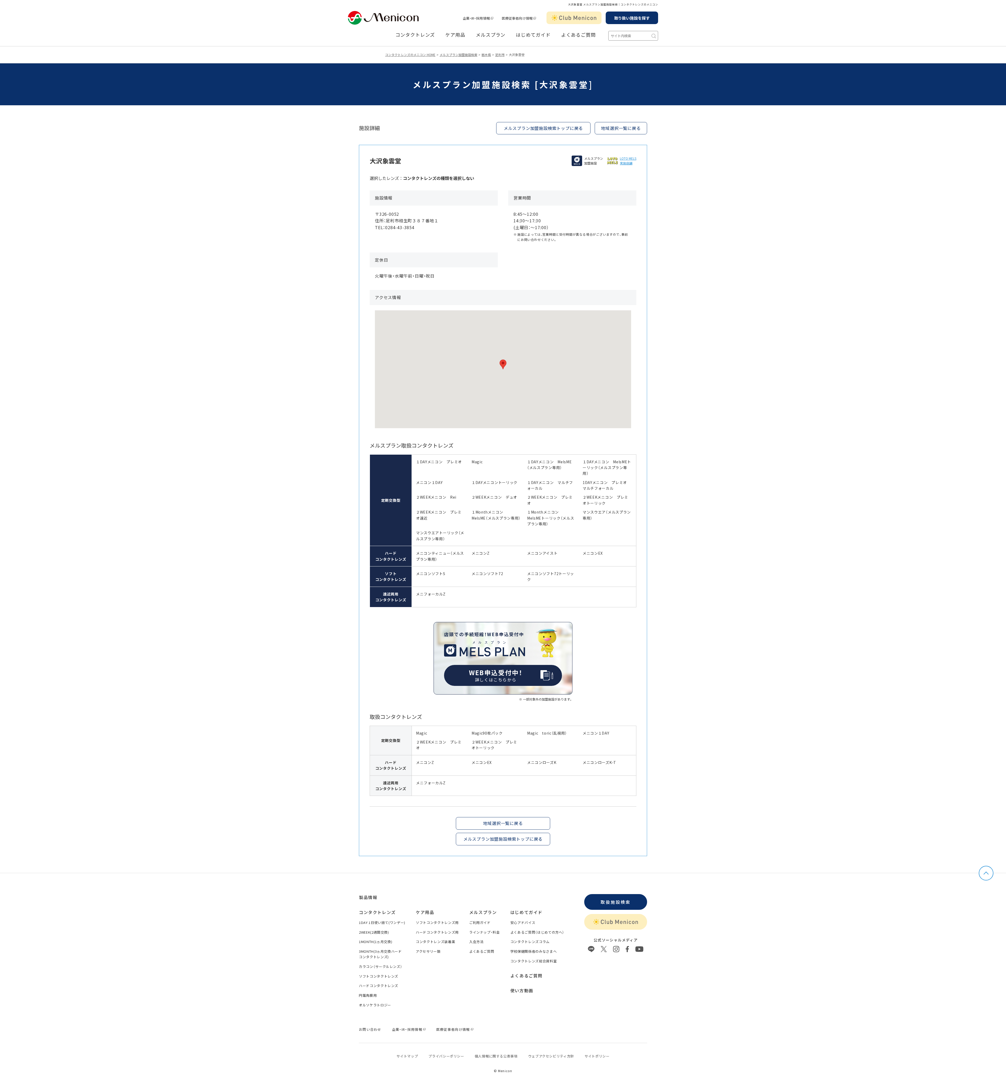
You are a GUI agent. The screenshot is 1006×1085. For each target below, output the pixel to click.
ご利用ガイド (480, 922)
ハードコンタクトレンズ (378, 985)
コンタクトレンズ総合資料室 (533, 961)
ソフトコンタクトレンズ (378, 976)
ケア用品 (455, 35)
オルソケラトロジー (375, 1005)
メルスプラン (490, 35)
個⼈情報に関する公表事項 (496, 1056)
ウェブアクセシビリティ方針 (551, 1056)
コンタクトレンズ (415, 35)
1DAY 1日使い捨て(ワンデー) (382, 922)
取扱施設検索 (615, 902)
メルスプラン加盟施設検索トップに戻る (543, 128)
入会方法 (476, 941)
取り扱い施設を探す (632, 18)
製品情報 (368, 897)
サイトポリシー (597, 1056)
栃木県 (486, 54)
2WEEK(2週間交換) (374, 932)
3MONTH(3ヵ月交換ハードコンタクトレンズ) (380, 954)
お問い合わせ (370, 1029)
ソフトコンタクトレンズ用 (437, 922)
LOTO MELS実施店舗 (628, 160)
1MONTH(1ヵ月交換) (375, 941)
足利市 (500, 54)
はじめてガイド (533, 35)
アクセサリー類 (428, 951)
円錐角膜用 (368, 995)
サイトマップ (407, 1056)
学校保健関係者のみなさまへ (533, 951)
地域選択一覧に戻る (621, 128)
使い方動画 (521, 990)
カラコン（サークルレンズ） (380, 966)
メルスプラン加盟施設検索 (458, 54)
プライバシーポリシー (446, 1056)
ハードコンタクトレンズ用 (437, 932)
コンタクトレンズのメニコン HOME (410, 54)
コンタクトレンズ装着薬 (435, 941)
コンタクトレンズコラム (530, 941)
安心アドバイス (522, 922)
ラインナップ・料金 (484, 932)
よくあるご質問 (578, 35)
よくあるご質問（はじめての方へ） (537, 932)
